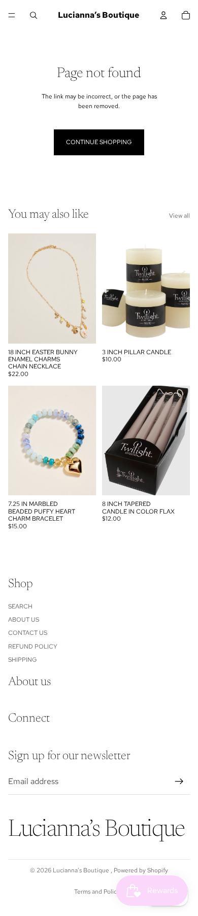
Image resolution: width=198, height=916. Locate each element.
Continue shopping (99, 142)
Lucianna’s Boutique (82, 870)
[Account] (163, 15)
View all (179, 216)
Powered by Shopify (141, 870)
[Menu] (11, 15)
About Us (23, 620)
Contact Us (27, 633)
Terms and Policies (99, 892)
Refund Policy (32, 646)
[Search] (33, 15)
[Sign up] (179, 781)
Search (20, 606)
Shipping (22, 660)
